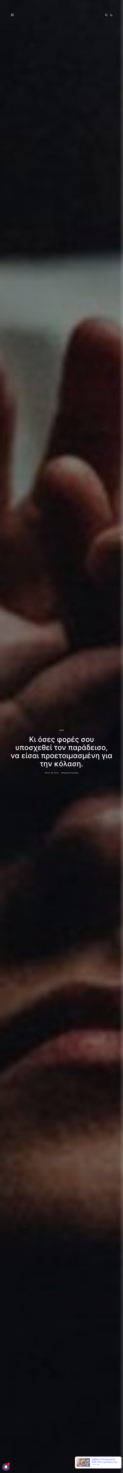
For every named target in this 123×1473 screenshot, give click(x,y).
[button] (111, 15)
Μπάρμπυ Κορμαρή (69, 773)
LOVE (61, 730)
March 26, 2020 (51, 773)
